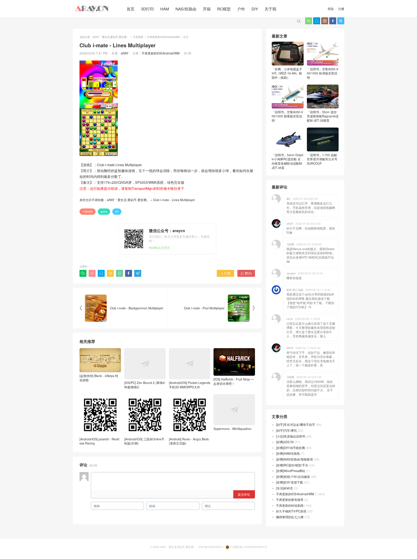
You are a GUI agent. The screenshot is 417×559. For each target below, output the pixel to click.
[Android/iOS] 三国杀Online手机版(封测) (144, 441)
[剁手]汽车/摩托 (286, 430)
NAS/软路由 (185, 8)
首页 (130, 8)
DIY (255, 8)
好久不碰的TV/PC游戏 (291, 511)
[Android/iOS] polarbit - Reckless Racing (99, 441)
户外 (241, 8)
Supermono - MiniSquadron (232, 428)
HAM (164, 8)
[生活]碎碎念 (284, 488)
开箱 (207, 8)
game (104, 211)
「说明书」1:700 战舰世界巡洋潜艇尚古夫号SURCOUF (322, 159)
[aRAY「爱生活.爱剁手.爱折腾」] (92, 8)
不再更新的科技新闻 (289, 505)
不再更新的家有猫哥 (289, 499)
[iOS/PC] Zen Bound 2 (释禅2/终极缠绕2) (144, 384)
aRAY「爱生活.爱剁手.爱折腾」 (111, 37)
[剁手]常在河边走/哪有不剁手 (295, 424)
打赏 (225, 273)
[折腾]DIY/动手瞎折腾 (290, 448)
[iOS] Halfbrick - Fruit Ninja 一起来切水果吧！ (233, 381)
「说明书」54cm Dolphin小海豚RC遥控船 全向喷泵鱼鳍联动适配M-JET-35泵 (287, 161)
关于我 (270, 8)
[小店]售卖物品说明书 (290, 436)
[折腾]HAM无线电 (288, 453)
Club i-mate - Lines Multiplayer (174, 200)
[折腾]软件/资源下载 (289, 482)
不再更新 (138, 37)
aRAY (124, 53)
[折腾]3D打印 (285, 442)
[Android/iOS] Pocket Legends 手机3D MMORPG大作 (189, 384)
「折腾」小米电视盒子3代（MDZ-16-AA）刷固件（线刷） (287, 73)
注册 (341, 9)
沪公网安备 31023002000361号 (248, 547)
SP (117, 211)
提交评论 (244, 494)
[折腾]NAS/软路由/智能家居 (294, 459)
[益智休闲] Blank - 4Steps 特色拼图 (98, 378)
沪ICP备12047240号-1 (211, 547)
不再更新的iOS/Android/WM (163, 37)
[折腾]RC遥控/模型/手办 (292, 465)
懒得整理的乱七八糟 (289, 517)
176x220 (87, 211)
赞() (246, 273)
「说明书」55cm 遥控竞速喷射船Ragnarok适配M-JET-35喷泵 (323, 116)
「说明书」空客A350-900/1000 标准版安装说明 (322, 73)
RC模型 (224, 8)
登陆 (331, 9)
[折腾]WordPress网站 (290, 471)
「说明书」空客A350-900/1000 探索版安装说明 (287, 116)
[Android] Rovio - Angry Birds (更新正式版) (189, 441)
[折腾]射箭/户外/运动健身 (293, 476)
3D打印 (147, 8)
